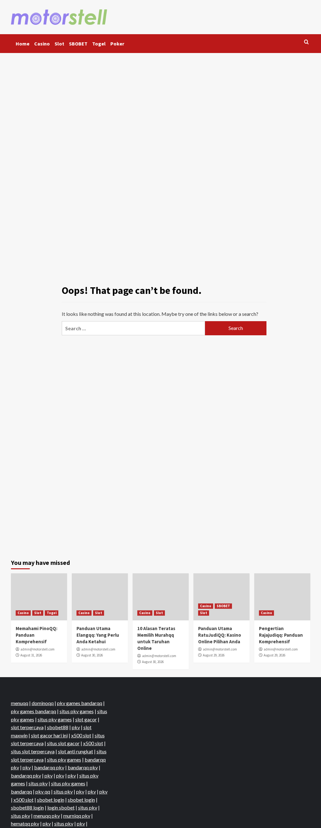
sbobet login (50, 800)
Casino (42, 43)
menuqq (19, 703)
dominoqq (43, 703)
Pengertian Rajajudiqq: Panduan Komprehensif (281, 635)
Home (22, 43)
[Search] (306, 42)
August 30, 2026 (92, 655)
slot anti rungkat (75, 751)
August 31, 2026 (31, 655)
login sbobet (61, 807)
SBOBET (78, 43)
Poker (117, 43)
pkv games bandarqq (79, 703)
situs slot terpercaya (33, 751)
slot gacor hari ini (49, 735)
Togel (99, 43)
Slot (59, 43)
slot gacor (86, 719)
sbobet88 (57, 727)
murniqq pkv (76, 816)
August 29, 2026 (213, 655)
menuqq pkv (47, 816)
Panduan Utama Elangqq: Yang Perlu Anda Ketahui (97, 635)
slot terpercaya (27, 727)
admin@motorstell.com (37, 649)
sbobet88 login (27, 807)
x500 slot (81, 735)
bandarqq (21, 791)
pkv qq (42, 791)
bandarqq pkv (49, 767)
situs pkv (38, 783)
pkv (76, 727)
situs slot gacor (63, 743)
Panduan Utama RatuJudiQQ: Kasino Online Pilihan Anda (219, 635)
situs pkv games (77, 711)
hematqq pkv (25, 823)
